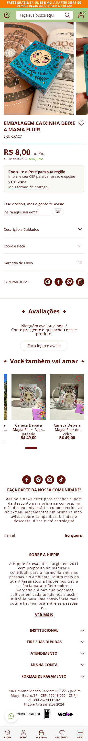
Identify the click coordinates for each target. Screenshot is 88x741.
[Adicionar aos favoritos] (81, 123)
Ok (57, 211)
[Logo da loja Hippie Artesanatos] (7, 15)
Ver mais (44, 615)
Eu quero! (74, 535)
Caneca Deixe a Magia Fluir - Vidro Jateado (28, 429)
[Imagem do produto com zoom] (39, 68)
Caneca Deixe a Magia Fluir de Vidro (67, 429)
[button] (44, 178)
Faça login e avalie (44, 345)
